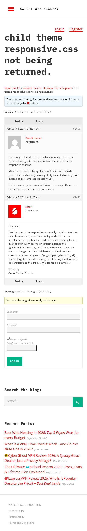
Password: (12, 325)
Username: (12, 311)
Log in (59, 29)
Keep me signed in (19, 339)
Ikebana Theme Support (58, 88)
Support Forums (32, 88)
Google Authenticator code (20, 343)
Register (76, 29)
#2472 (77, 197)
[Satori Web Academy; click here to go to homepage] (37, 8)
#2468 (77, 128)
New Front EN (12, 88)
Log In (14, 361)
